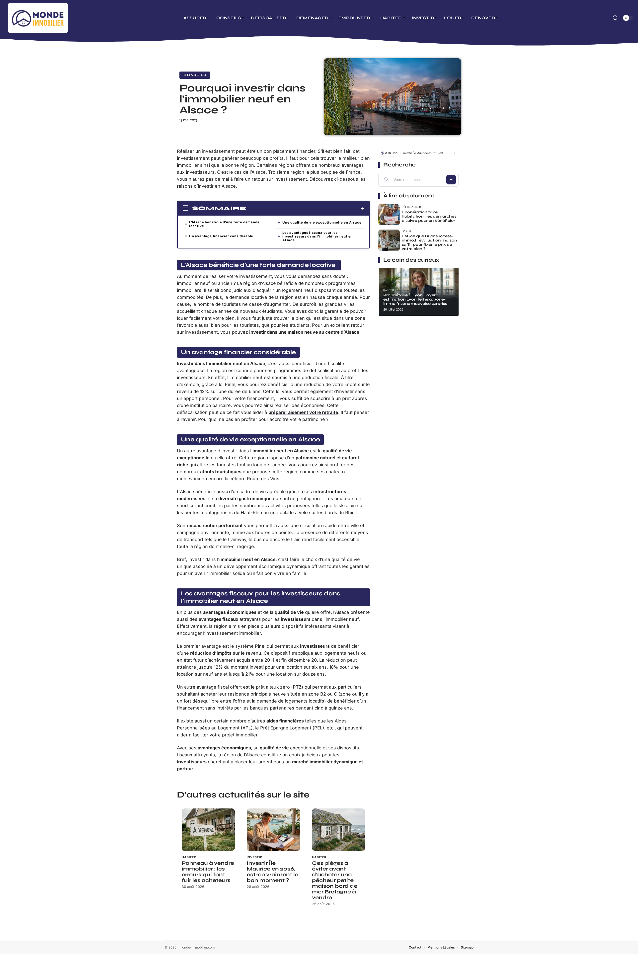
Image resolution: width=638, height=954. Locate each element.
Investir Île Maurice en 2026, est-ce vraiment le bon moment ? (272, 871)
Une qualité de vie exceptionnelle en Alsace (321, 222)
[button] (453, 153)
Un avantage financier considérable (221, 236)
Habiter (189, 857)
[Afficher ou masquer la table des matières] (305, 209)
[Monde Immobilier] (38, 17)
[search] (615, 18)
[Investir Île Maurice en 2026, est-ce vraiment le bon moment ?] (273, 829)
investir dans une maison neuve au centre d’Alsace (304, 332)
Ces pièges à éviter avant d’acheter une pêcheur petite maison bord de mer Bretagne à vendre (334, 880)
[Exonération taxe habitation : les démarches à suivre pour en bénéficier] (389, 214)
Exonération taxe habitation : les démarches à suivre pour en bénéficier (429, 216)
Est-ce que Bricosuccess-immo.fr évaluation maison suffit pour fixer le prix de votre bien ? (429, 242)
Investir (254, 857)
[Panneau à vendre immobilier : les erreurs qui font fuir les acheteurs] (208, 829)
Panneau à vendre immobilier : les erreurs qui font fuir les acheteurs (208, 871)
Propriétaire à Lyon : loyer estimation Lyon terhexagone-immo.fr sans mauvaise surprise (415, 299)
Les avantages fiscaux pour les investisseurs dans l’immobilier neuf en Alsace (317, 236)
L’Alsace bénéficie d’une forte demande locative (224, 224)
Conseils (194, 75)
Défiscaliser (411, 207)
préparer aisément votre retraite (303, 412)
